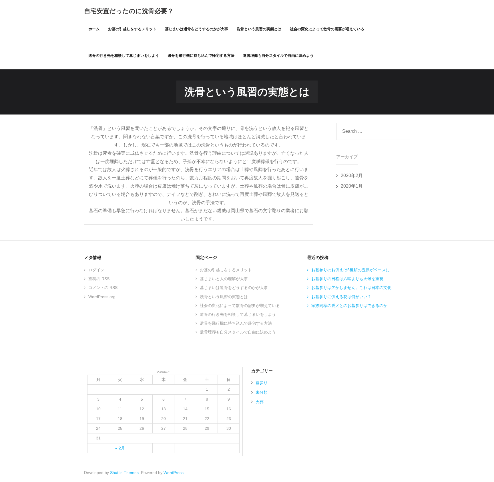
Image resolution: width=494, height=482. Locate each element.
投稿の (98, 278)
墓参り (262, 382)
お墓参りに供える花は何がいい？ (341, 296)
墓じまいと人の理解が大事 (224, 278)
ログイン (96, 270)
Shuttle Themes (124, 472)
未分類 (262, 392)
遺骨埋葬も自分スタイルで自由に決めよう (238, 332)
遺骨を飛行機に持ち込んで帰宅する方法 (236, 323)
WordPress (174, 472)
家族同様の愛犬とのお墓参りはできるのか (349, 305)
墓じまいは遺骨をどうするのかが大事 (234, 287)
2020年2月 (352, 175)
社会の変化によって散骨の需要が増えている (240, 305)
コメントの (102, 287)
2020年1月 (352, 186)
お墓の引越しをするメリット (226, 270)
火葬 (260, 401)
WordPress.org (101, 296)
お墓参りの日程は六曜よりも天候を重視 (347, 278)
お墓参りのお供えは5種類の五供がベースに (350, 270)
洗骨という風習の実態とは (224, 296)
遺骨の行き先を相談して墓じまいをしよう (238, 314)
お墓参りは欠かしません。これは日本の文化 (351, 287)
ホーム (93, 29)
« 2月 (120, 448)
